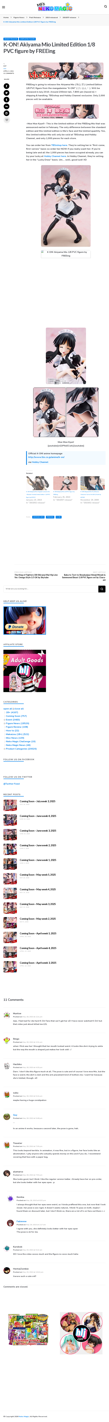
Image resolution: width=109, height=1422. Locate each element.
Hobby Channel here (55, 156)
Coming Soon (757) (16, 716)
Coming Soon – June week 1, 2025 (38, 859)
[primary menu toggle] (3, 7)
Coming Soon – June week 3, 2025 (38, 830)
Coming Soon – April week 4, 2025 (38, 948)
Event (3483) (13, 719)
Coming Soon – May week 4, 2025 (38, 889)
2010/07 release (10, 39)
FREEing (50, 517)
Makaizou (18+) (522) (17, 734)
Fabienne (22, 1221)
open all (7, 708)
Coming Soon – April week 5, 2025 (38, 933)
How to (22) (12, 730)
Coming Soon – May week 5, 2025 (38, 874)
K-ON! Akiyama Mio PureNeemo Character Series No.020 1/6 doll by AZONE (90, 494)
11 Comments (12, 73)
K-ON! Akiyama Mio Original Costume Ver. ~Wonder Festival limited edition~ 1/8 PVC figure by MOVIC (38, 494)
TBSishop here (59, 145)
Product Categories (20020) (21, 748)
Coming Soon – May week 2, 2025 (38, 918)
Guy (15, 1115)
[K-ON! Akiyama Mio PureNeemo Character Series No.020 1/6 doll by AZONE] (92, 483)
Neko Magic (24, 1416)
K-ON (59, 517)
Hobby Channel (40, 462)
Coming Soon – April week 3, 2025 (38, 962)
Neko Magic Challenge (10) (21, 741)
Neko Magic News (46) (18, 745)
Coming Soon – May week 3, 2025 (38, 904)
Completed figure (27, 39)
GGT (5, 66)
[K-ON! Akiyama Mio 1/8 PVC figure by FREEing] (65, 483)
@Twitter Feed (11, 783)
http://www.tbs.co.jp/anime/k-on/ (46, 457)
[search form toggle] (105, 7)
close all (19, 708)
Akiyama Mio (38, 517)
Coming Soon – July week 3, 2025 (37, 801)
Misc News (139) (15, 738)
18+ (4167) (12, 712)
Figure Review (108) (17, 727)
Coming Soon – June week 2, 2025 (38, 845)
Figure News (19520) (17, 723)
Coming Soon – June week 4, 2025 (38, 815)
